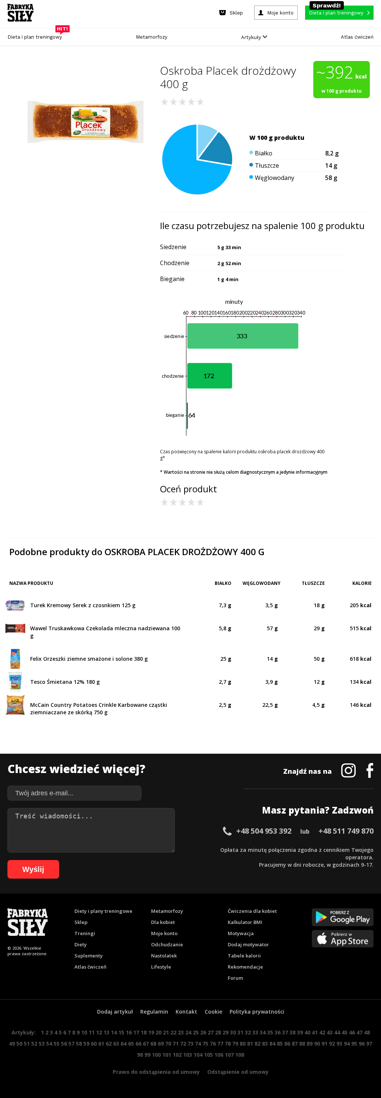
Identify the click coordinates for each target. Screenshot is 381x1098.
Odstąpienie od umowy (238, 1071)
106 (218, 1054)
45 (345, 1032)
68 (153, 1043)
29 (225, 1032)
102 (177, 1054)
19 (151, 1032)
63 (116, 1043)
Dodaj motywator (248, 944)
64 (124, 1043)
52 (34, 1043)
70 (168, 1043)
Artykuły (252, 37)
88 (302, 1043)
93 (339, 1043)
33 (255, 1032)
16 (129, 1032)
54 (49, 1043)
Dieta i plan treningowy (36, 35)
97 (369, 1043)
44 (337, 1032)
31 (240, 1032)
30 (233, 1032)
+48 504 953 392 (263, 831)
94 (347, 1043)
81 (250, 1043)
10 (84, 1032)
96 (362, 1043)
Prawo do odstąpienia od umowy (156, 1071)
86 (287, 1043)
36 (278, 1032)
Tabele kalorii (244, 955)
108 (239, 1054)
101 (166, 1054)
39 (300, 1032)
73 (190, 1043)
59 (86, 1043)
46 (352, 1032)
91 (324, 1043)
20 (158, 1032)
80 (243, 1043)
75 (205, 1043)
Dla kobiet (163, 922)
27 (211, 1032)
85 (280, 1043)
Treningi (84, 933)
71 (176, 1043)
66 (138, 1043)
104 (197, 1054)
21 (166, 1032)
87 (295, 1043)
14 (114, 1032)
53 (42, 1043)
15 (121, 1032)
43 (330, 1032)
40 (307, 1032)
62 (109, 1043)
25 (196, 1032)
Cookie (213, 1011)
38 (292, 1032)
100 (156, 1054)
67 (146, 1043)
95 (354, 1043)
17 (136, 1032)
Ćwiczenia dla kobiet (252, 911)
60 (94, 1043)
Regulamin (154, 1011)
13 (106, 1032)
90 (317, 1043)
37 (285, 1032)
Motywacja (241, 933)
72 (183, 1043)
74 (198, 1043)
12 (99, 1032)
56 (64, 1043)
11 (92, 1032)
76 (213, 1043)
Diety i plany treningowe (103, 911)
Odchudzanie (167, 944)
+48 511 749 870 (346, 831)
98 (140, 1054)
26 (203, 1032)
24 (188, 1032)
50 (19, 1043)
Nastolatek (164, 955)
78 (228, 1043)
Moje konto (164, 933)
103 (187, 1054)
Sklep (80, 922)
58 (79, 1043)
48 (367, 1032)
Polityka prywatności (257, 1011)
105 (208, 1054)
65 (131, 1043)
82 (257, 1043)
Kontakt (186, 1011)
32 (248, 1032)
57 (71, 1043)
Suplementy (88, 955)
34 (263, 1032)
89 (310, 1043)
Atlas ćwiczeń (357, 37)
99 (147, 1054)
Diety (80, 944)
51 (27, 1043)
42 (322, 1032)
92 (332, 1043)
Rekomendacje (245, 966)
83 (265, 1043)
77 (220, 1043)
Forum (235, 978)
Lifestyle (161, 966)
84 (272, 1043)
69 (161, 1043)
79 (235, 1043)
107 (229, 1054)
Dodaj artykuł (115, 1011)
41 (315, 1032)
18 (144, 1032)
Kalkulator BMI (245, 922)
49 (12, 1043)
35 (270, 1032)
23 (181, 1032)
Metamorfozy (151, 37)
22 (173, 1032)
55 (57, 1043)
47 (359, 1032)
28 (218, 1032)
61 (101, 1043)
